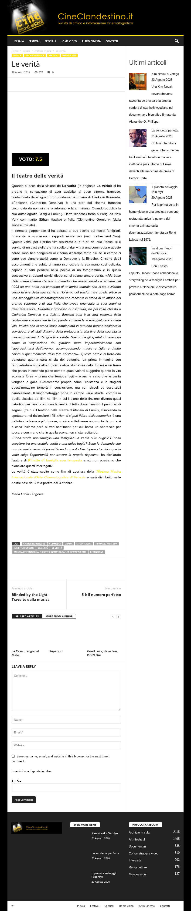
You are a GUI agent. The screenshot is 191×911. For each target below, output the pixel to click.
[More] (59, 84)
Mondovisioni (138, 874)
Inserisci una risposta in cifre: (31, 771)
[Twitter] (27, 84)
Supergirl (56, 651)
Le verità (57, 547)
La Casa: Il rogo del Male (25, 653)
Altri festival (137, 839)
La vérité (43, 547)
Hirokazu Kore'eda (106, 543)
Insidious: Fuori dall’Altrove (161, 251)
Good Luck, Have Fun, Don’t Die (102, 653)
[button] (176, 41)
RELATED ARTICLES (27, 616)
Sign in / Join (15, 5)
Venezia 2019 (69, 55)
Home (15, 50)
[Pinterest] (37, 84)
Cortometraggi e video (143, 853)
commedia (55, 543)
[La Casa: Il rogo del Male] (28, 635)
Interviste (135, 860)
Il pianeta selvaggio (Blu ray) (164, 189)
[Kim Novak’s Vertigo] (138, 81)
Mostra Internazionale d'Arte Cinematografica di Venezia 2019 (50, 552)
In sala (19, 41)
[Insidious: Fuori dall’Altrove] (138, 256)
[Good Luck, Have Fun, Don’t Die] (104, 635)
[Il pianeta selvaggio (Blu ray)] (138, 194)
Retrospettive (138, 867)
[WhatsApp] (48, 84)
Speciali (50, 41)
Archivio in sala (42, 50)
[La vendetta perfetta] (138, 138)
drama (68, 543)
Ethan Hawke (84, 543)
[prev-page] (113, 616)
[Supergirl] (66, 635)
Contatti (112, 41)
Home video (69, 41)
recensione (96, 552)
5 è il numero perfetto (101, 594)
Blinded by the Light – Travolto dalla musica (31, 597)
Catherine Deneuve (34, 543)
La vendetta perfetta (164, 130)
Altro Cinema (91, 41)
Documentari (137, 846)
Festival (34, 41)
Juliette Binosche (24, 547)
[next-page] (118, 616)
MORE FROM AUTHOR (59, 616)
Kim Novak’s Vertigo (165, 74)
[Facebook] (16, 84)
